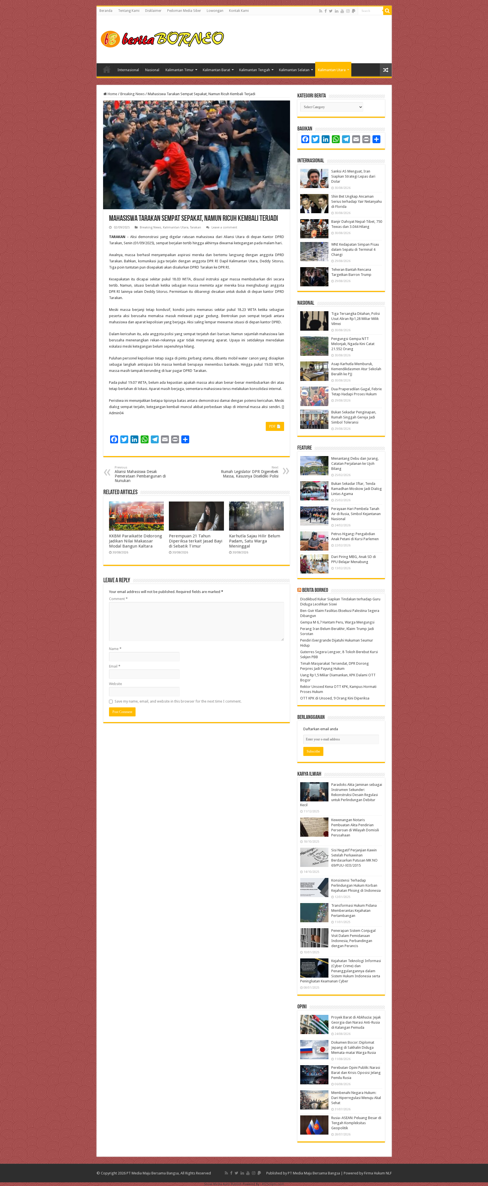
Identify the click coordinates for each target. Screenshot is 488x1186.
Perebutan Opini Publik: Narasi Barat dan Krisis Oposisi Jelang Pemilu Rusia (356, 1072)
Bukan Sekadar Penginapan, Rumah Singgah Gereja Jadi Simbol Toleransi (353, 417)
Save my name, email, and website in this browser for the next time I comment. (178, 701)
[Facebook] (325, 11)
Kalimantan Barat (216, 70)
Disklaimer (153, 11)
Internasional (128, 70)
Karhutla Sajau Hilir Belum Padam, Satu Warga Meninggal (254, 541)
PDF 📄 (275, 426)
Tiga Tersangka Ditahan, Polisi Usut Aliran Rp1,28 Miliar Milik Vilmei (355, 318)
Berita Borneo (315, 590)
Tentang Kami (129, 11)
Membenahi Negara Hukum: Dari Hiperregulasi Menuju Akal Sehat (356, 1098)
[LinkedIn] (336, 11)
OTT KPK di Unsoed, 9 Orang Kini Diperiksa (334, 698)
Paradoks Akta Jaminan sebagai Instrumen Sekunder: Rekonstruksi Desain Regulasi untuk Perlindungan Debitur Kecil (341, 794)
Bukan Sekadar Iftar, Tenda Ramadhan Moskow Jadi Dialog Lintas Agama (356, 488)
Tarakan (195, 227)
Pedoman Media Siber (184, 11)
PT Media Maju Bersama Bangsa (314, 1173)
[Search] (387, 10)
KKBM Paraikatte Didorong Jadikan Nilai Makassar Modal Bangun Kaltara (135, 541)
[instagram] (348, 11)
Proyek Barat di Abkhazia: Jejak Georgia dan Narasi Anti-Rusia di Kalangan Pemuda (356, 1022)
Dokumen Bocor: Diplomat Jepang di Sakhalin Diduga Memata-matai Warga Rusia (353, 1047)
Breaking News (132, 94)
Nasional (152, 70)
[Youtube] (342, 11)
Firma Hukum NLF (378, 1173)
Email (114, 666)
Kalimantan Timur (179, 70)
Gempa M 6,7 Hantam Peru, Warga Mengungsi (337, 622)
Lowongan (215, 11)
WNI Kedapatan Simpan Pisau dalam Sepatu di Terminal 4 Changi (355, 249)
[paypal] (353, 11)
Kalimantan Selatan (294, 70)
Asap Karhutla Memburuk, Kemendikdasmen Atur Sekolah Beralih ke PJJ (356, 369)
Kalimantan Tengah (254, 70)
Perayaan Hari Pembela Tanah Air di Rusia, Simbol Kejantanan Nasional (356, 514)
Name (115, 649)
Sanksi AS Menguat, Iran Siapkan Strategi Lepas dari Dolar (353, 176)
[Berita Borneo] (164, 38)
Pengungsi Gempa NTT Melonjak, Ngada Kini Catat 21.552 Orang (352, 344)
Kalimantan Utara (332, 70)
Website (115, 684)
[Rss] (321, 11)
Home (106, 69)
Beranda (105, 11)
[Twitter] (330, 11)
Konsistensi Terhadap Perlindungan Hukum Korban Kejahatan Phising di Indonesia (356, 885)
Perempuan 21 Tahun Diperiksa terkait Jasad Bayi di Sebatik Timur (195, 541)
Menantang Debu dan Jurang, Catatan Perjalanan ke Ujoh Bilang (355, 463)
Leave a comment (224, 227)
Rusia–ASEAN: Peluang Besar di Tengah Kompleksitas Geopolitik (356, 1123)
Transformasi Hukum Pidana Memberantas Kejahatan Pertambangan (354, 910)
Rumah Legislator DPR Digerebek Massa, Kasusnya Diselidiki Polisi (249, 472)
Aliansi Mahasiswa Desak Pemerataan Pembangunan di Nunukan (140, 474)
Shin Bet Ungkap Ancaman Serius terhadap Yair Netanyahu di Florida (356, 201)
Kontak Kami (239, 11)
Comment (118, 599)
